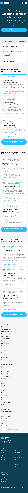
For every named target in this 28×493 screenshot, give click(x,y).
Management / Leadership (7, 373)
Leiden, (8, 206)
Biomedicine (4, 345)
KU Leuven (4, 404)
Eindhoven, (9, 160)
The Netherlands (15, 160)
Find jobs (3, 448)
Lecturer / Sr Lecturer (19, 455)
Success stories (4, 481)
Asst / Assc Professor (19, 457)
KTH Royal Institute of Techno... (8, 421)
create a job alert (12, 59)
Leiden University (10, 205)
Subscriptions (4, 477)
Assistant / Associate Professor (10, 93)
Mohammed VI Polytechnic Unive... (9, 407)
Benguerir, (9, 247)
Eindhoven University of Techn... (8, 416)
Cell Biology (4, 348)
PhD (3, 352)
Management (18, 469)
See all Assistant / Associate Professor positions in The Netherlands (14, 229)
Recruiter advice (4, 484)
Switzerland (4, 385)
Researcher (4, 362)
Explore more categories (13, 429)
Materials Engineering (6, 333)
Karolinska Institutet (11, 76)
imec (2, 423)
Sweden (13, 78)
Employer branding (5, 479)
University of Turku (5, 418)
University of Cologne (6, 425)
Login (2, 455)
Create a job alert (14, 29)
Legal (2, 489)
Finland (3, 383)
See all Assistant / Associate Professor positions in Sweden (14, 142)
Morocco (13, 247)
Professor (4, 359)
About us (3, 452)
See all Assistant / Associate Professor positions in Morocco (14, 314)
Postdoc (3, 355)
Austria (3, 397)
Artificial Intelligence (6, 329)
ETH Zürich (4, 414)
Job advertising (4, 474)
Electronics (4, 340)
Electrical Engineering (6, 331)
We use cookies (6, 489)
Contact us (3, 459)
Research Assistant (19, 466)
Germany (3, 390)
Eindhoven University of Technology (14, 159)
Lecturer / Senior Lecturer (7, 364)
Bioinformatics (5, 343)
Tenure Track (4, 369)
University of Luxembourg (7, 411)
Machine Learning (5, 326)
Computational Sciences (7, 338)
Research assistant (5, 371)
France (3, 399)
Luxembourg (4, 395)
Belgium (3, 378)
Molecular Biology (5, 336)
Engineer (3, 366)
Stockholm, (9, 78)
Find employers (4, 450)
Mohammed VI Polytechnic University (15, 246)
